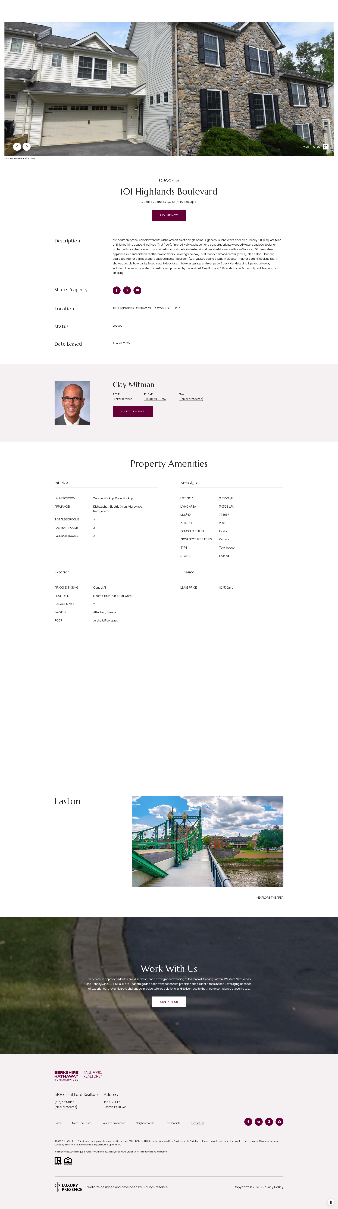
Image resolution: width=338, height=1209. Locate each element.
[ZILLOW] (279, 1122)
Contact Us (197, 1123)
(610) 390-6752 (156, 399)
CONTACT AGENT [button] (132, 411)
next (27, 147)
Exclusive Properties (113, 1123)
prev (17, 147)
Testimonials (172, 1123)
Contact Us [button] (169, 1002)
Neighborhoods (145, 1123)
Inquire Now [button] (169, 215)
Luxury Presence (155, 1187)
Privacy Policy (272, 1187)
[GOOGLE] (269, 1122)
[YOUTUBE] (259, 1122)
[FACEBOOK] (248, 1122)
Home (58, 1123)
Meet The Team (81, 1123)
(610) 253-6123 (64, 1102)
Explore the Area (270, 897)
